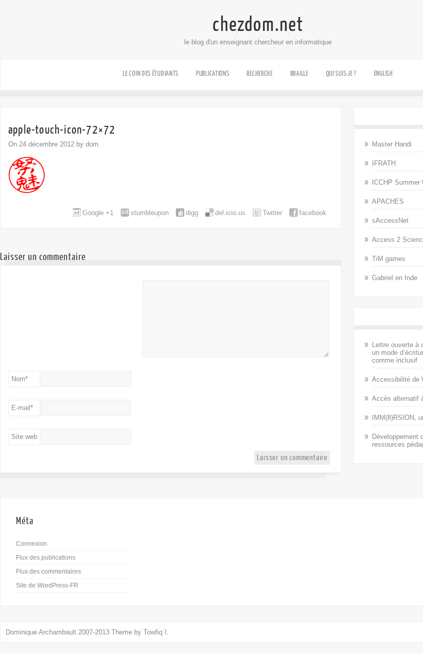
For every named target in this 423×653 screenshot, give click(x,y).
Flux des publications (45, 557)
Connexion (31, 543)
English (383, 73)
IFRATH (384, 163)
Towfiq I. (156, 632)
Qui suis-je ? (341, 73)
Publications (212, 73)
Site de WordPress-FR (47, 585)
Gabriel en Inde (394, 278)
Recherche (259, 73)
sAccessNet (390, 220)
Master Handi (392, 144)
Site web (24, 436)
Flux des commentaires (48, 571)
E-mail (22, 408)
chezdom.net (258, 25)
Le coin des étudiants (150, 73)
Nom (19, 379)
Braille (299, 73)
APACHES (388, 201)
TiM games (388, 259)
